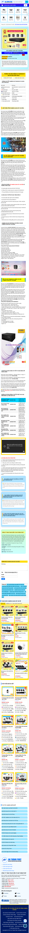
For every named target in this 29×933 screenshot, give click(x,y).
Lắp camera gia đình (18, 916)
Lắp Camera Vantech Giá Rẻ (9, 912)
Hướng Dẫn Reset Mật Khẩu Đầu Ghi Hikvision (11, 586)
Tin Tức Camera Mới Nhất (9, 805)
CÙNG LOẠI (3, 603)
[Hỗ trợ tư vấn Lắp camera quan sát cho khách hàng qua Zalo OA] (25, 921)
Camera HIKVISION (21, 914)
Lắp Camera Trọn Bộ (10, 24)
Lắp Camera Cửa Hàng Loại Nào (14, 920)
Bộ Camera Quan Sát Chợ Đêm (21, 24)
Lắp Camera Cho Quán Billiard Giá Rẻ (9, 826)
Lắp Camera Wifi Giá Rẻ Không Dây (9, 924)
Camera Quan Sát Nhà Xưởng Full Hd (16, 591)
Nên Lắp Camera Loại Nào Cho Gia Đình (9, 808)
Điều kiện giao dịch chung (8, 870)
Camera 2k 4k (9, 603)
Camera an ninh (9, 916)
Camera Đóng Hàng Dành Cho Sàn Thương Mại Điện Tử (13, 823)
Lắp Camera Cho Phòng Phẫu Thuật (9, 845)
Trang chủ (3, 24)
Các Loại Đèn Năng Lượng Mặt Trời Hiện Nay (15, 584)
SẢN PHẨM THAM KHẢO (17, 603)
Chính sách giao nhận (7, 866)
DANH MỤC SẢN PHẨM (10, 5)
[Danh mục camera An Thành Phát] (25, 5)
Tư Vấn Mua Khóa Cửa (14, 928)
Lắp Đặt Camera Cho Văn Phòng (8, 814)
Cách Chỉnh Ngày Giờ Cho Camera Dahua (10, 851)
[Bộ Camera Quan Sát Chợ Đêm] (14, 39)
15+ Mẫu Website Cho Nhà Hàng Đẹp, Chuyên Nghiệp (12, 836)
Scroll (25, 925)
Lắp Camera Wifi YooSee (8, 926)
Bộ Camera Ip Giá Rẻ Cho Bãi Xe (21, 673)
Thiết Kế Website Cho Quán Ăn (8, 839)
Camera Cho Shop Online (7, 848)
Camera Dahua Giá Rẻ (21, 912)
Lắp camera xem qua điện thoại (14, 918)
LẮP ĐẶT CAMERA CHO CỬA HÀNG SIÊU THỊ (10, 817)
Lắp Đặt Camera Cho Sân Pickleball (9, 829)
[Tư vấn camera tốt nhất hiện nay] (27, 14)
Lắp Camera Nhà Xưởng (20, 922)
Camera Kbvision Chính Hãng (9, 914)
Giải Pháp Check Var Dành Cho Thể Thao (10, 820)
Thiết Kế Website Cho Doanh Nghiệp (9, 833)
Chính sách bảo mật (7, 868)
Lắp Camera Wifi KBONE (20, 926)
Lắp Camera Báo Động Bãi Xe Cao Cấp (14, 592)
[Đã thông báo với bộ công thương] (5, 900)
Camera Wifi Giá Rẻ (22, 924)
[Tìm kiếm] (26, 2)
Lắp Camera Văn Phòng (8, 922)
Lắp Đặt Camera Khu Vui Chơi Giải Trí (9, 811)
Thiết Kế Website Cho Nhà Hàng (8, 842)
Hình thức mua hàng (7, 864)
